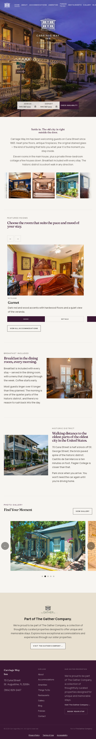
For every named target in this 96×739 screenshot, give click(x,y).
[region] (48, 185)
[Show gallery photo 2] (45, 576)
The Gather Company (84, 729)
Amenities (53, 5)
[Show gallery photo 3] (48, 576)
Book (26, 319)
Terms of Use (48, 735)
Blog (40, 705)
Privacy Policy (34, 735)
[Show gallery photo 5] (53, 576)
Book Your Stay (76, 711)
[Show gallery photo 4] (51, 576)
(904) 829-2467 (12, 690)
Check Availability (69, 105)
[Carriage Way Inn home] (7, 5)
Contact (42, 716)
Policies (41, 711)
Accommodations (38, 5)
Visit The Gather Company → (48, 646)
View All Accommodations (24, 328)
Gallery (87, 5)
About (24, 5)
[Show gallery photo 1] (42, 576)
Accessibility (62, 735)
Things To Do (63, 5)
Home (17, 5)
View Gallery (83, 511)
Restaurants (75, 5)
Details (65, 319)
